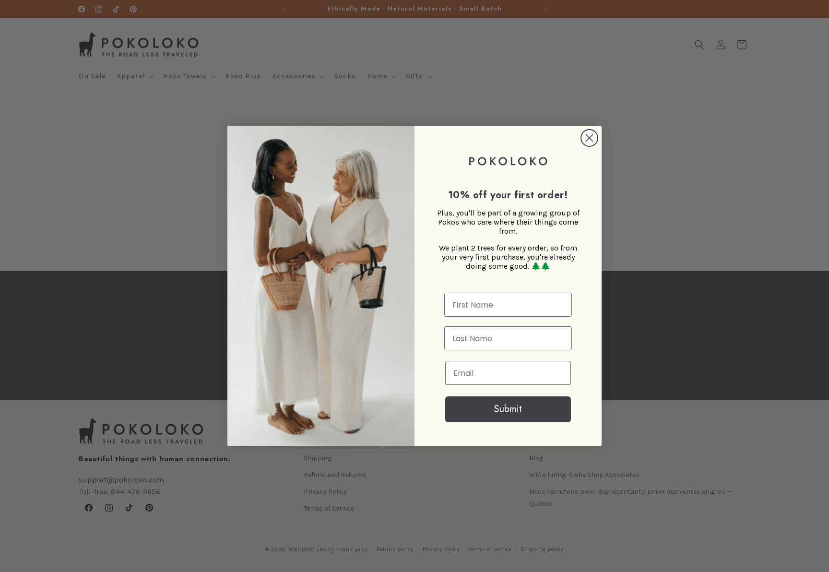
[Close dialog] (589, 138)
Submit (508, 409)
